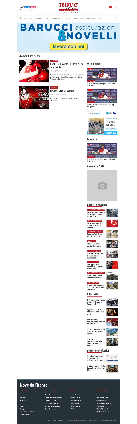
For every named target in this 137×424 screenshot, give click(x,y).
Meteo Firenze (75, 403)
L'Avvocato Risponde (51, 400)
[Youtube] (110, 7)
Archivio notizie (24, 415)
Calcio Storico (49, 395)
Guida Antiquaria (50, 409)
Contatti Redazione (102, 398)
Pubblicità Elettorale (102, 409)
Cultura (56, 18)
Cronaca (28, 18)
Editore (98, 395)
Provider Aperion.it (101, 400)
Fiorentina (90, 18)
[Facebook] (107, 7)
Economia (39, 18)
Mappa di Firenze (76, 400)
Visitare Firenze (75, 398)
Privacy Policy (100, 406)
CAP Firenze (74, 409)
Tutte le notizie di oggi (27, 412)
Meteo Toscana (75, 406)
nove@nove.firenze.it (102, 412)
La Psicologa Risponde (51, 403)
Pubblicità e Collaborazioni (104, 403)
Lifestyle (66, 18)
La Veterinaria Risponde (52, 406)
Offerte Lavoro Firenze (77, 395)
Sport (48, 18)
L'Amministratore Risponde (53, 398)
